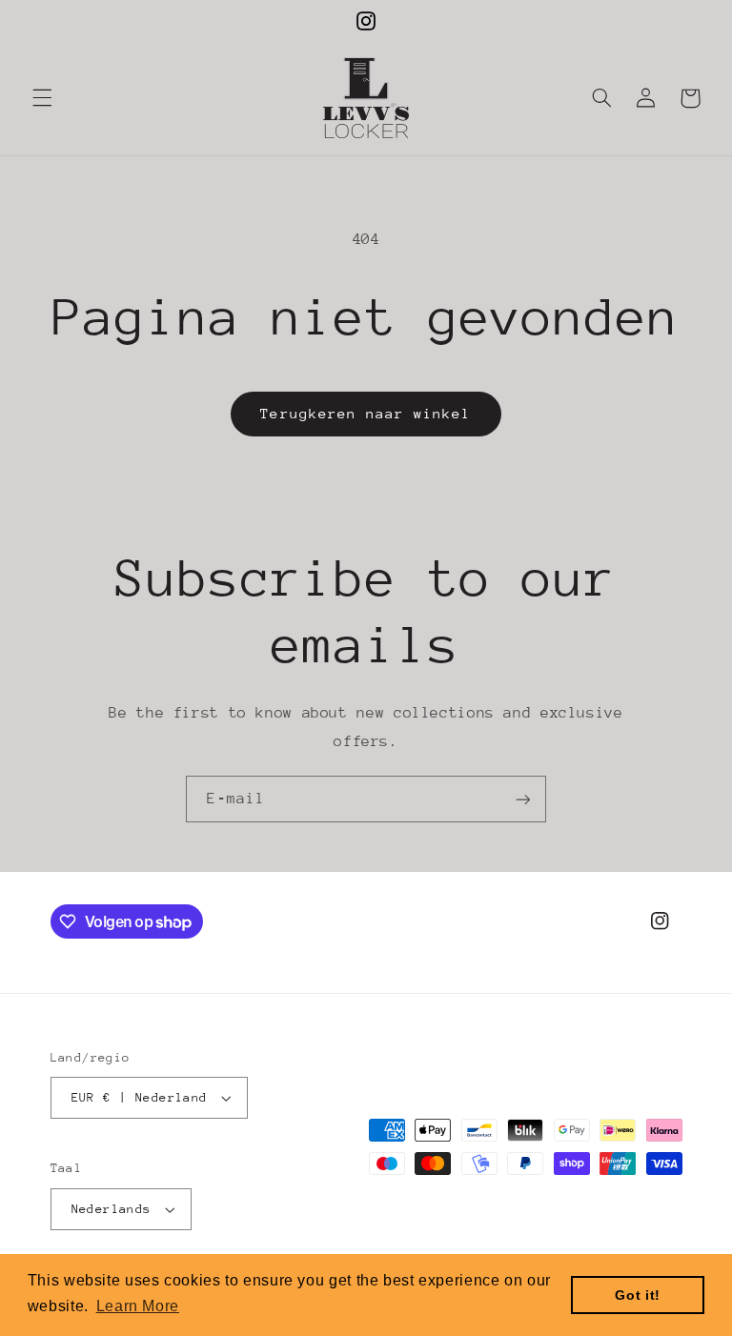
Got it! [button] (637, 1295)
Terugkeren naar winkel (365, 413)
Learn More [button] (137, 1306)
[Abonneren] (523, 799)
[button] (42, 98)
